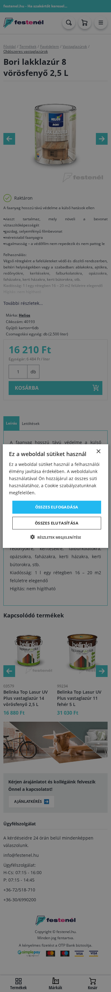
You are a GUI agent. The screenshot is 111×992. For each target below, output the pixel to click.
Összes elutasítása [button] (56, 523)
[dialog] (55, 496)
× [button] (98, 451)
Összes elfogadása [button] (56, 507)
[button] (55, 537)
